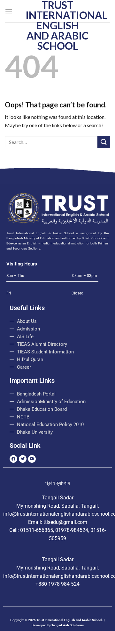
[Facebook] (13, 459)
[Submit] (103, 142)
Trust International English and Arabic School (57, 25)
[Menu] (8, 11)
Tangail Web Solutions (67, 625)
